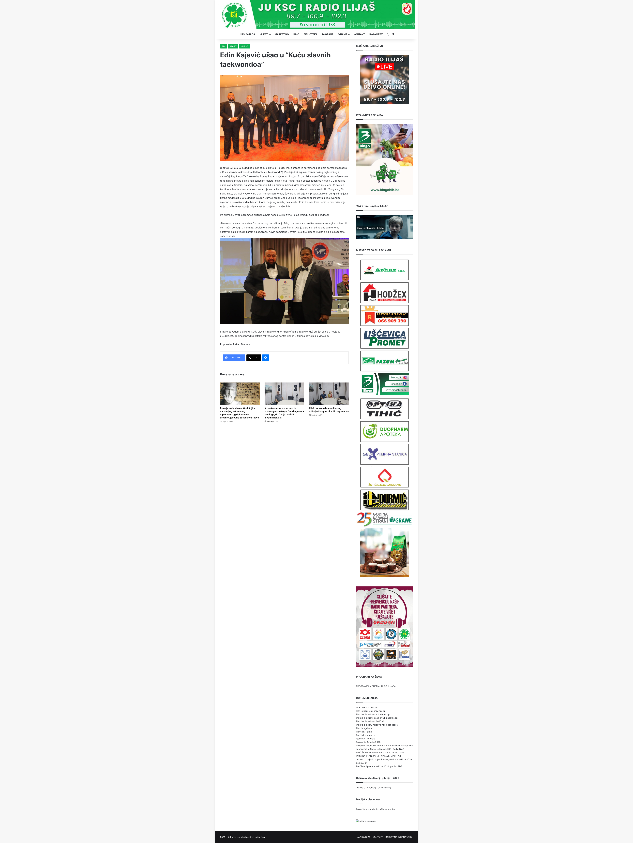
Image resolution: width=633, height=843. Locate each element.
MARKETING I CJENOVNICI (398, 837)
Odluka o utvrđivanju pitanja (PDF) (373, 787)
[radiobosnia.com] (366, 821)
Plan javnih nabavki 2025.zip (370, 721)
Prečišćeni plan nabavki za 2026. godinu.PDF (379, 766)
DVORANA (327, 34)
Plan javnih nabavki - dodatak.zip (373, 714)
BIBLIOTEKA (310, 34)
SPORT (233, 46)
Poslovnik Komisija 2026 (368, 742)
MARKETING (282, 34)
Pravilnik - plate (364, 731)
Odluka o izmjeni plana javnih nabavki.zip (377, 717)
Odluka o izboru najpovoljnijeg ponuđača (377, 724)
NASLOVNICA (247, 34)
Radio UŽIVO (376, 34)
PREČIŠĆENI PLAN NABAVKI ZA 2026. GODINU (380, 752)
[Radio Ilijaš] (316, 14)
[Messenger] (265, 357)
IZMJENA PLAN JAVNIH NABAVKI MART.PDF (379, 756)
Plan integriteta (364, 728)
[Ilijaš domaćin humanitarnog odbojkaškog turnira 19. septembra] (329, 393)
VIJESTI (264, 34)
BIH (223, 46)
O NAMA (342, 34)
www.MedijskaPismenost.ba (380, 809)
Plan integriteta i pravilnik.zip (371, 711)
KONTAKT (359, 34)
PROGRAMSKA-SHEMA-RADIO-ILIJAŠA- (376, 686)
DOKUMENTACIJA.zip (367, 707)
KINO (296, 34)
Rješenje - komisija (365, 738)
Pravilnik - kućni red (366, 735)
